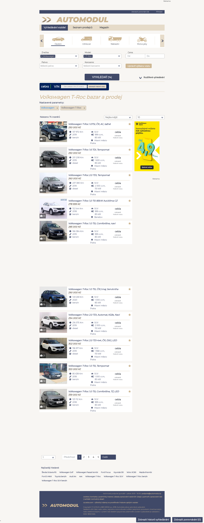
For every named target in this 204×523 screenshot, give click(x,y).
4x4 (80, 476)
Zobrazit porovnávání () (187, 519)
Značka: (45, 52)
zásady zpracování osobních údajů (128, 497)
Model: (88, 52)
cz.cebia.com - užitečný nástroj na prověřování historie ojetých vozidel (110, 502)
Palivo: (45, 62)
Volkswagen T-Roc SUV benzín (54, 481)
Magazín (104, 27)
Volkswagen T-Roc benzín (137, 476)
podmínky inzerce (106, 497)
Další (105, 457)
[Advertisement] (85, 265)
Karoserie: (89, 62)
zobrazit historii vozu (97, 86)
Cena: (130, 52)
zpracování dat (156, 497)
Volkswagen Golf (66, 472)
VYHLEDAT (102, 77)
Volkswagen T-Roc (93, 476)
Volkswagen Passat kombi (87, 472)
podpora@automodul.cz (151, 493)
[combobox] (58, 56)
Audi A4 (73, 476)
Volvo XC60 (131, 472)
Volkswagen (48, 107)
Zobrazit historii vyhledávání (153, 519)
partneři (146, 497)
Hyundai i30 (119, 472)
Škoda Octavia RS (49, 472)
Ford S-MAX (47, 476)
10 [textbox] (139, 117)
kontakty (94, 497)
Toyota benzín (60, 476)
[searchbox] (60, 56)
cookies (86, 497)
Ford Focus (106, 472)
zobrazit (118, 136)
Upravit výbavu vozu (138, 66)
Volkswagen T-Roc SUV (113, 476)
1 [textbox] (43, 457)
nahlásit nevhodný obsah (94, 499)
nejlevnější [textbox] (111, 117)
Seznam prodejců (82, 27)
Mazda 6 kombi (145, 472)
